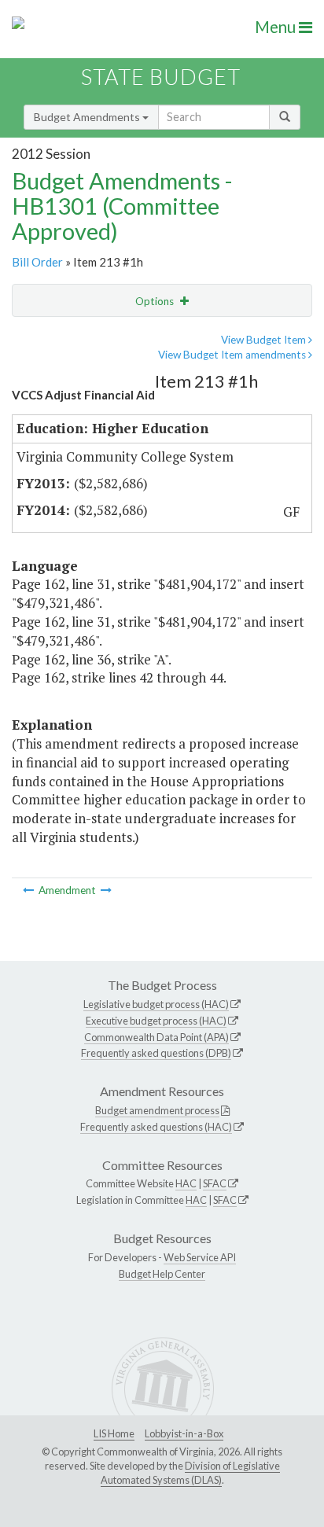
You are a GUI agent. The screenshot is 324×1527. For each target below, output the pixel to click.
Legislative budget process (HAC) (156, 1004)
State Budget (161, 77)
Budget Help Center (162, 1274)
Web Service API (200, 1257)
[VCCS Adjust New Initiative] (106, 890)
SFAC (214, 1183)
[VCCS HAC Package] (29, 890)
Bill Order (37, 262)
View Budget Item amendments (233, 354)
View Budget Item (264, 339)
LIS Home (114, 1433)
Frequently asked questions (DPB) (156, 1053)
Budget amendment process (157, 1110)
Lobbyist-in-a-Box (184, 1433)
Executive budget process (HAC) (156, 1020)
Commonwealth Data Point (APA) (156, 1037)
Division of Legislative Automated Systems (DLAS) (190, 1472)
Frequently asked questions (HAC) (156, 1126)
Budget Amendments (88, 116)
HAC (186, 1183)
